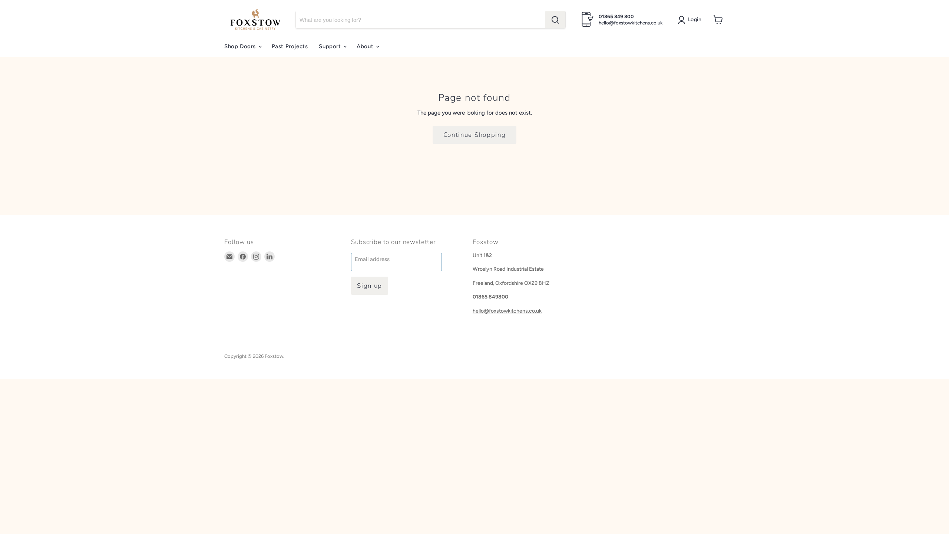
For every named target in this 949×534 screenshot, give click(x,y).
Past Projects (290, 46)
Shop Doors (241, 46)
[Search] (555, 19)
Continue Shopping (474, 135)
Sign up (369, 285)
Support (331, 46)
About (366, 46)
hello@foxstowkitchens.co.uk (631, 23)
